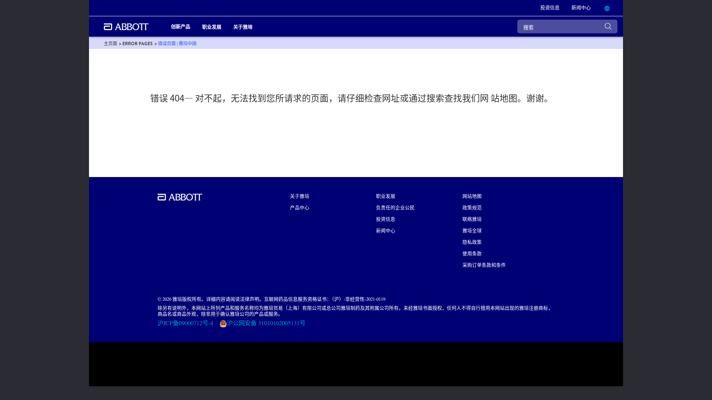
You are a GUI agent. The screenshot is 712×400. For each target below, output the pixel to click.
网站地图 (472, 195)
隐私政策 (472, 241)
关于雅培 (299, 195)
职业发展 (385, 195)
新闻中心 (385, 230)
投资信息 (385, 218)
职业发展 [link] (211, 26)
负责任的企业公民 (395, 207)
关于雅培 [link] (243, 26)
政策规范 (472, 207)
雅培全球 (472, 230)
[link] (110, 43)
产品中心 (299, 207)
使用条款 (472, 253)
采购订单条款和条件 (484, 264)
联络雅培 (472, 218)
